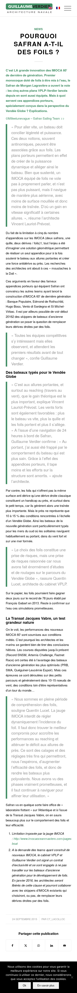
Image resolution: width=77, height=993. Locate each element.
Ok (24, 985)
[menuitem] (65, 8)
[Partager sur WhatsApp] (38, 945)
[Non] (72, 977)
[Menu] (65, 8)
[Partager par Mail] (64, 945)
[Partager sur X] (25, 945)
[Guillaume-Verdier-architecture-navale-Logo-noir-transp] (32, 8)
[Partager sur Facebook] (12, 945)
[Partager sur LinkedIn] (51, 945)
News (38, 29)
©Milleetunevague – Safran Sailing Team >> (35, 118)
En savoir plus (45, 985)
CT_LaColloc (56, 919)
